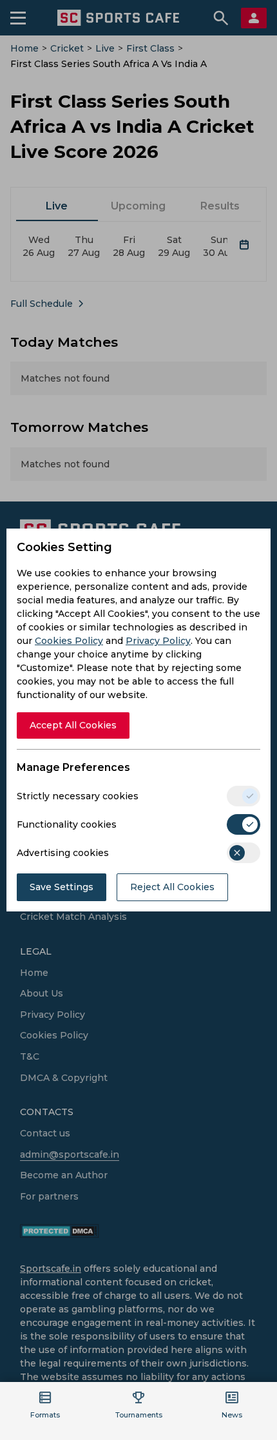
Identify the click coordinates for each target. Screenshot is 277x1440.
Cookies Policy (69, 641)
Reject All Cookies (172, 887)
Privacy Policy (158, 641)
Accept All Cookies (73, 725)
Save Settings (61, 887)
